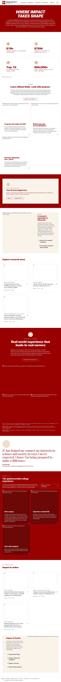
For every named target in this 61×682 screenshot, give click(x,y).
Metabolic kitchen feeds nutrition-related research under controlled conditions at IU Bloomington (14, 593)
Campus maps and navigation (14, 658)
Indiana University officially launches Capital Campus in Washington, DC (44, 592)
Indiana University (19, 680)
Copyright (6, 680)
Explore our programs (29, 99)
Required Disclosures (35, 678)
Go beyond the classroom (29, 359)
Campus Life (44, 2)
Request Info (18, 198)
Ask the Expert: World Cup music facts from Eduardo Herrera (43, 285)
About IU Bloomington (15, 667)
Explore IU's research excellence (46, 241)
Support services (14, 663)
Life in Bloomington (11, 546)
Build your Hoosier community (45, 486)
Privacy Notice (27, 678)
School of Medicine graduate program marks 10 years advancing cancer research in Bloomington (14, 317)
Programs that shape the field (15, 124)
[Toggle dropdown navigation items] (26, 2)
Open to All (21, 678)
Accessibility (6, 678)
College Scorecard (14, 678)
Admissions (30, 2)
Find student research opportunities (46, 246)
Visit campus (9, 511)
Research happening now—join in (11, 158)
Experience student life (41, 511)
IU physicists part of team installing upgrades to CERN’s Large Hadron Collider (13, 285)
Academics (23, 2)
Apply (9, 198)
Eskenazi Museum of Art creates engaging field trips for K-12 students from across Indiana (13, 625)
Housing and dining (14, 654)
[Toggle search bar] (57, 2)
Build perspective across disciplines (39, 125)
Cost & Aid (37, 2)
